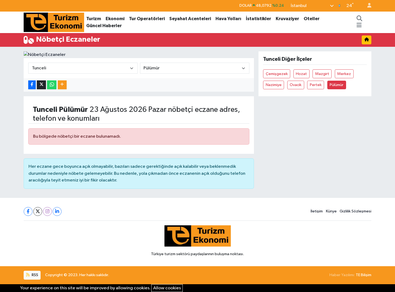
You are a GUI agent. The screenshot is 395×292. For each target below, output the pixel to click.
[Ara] (359, 18)
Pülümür (336, 85)
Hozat (301, 74)
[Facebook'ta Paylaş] (32, 84)
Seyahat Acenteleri (190, 18)
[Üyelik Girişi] (367, 6)
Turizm (93, 18)
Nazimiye (274, 85)
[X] (37, 211)
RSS (34, 275)
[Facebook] (28, 211)
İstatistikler (258, 18)
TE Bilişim (363, 275)
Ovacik (295, 85)
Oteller (311, 18)
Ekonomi (115, 18)
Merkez (344, 74)
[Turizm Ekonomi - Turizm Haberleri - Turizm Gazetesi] (54, 21)
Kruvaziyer (287, 18)
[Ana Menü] (359, 25)
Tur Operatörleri (147, 18)
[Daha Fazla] (62, 84)
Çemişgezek (277, 74)
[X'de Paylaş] (41, 84)
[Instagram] (47, 211)
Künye (331, 211)
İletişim (317, 211)
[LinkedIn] (57, 211)
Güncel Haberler (104, 25)
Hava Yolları (228, 18)
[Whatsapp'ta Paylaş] (51, 84)
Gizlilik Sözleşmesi (355, 211)
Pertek (316, 85)
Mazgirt (322, 74)
